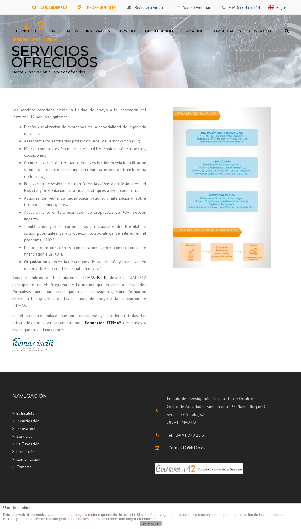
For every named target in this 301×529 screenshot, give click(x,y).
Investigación (63, 31)
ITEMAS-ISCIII (93, 277)
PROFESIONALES (101, 7)
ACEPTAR (150, 523)
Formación (192, 31)
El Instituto (29, 31)
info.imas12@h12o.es (186, 447)
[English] (271, 7)
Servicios (127, 31)
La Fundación (159, 31)
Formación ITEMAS (103, 322)
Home (18, 72)
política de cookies (74, 519)
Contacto (260, 31)
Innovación (98, 31)
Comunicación (226, 31)
